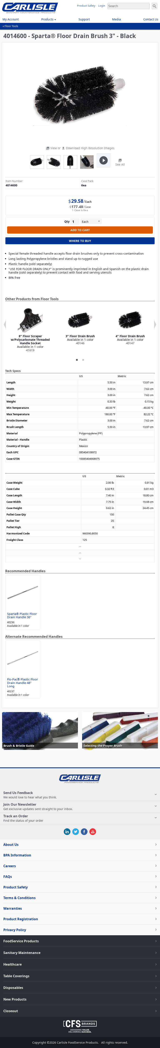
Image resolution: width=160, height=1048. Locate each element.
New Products (14, 999)
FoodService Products (21, 941)
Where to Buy (80, 241)
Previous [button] (5, 324)
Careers (9, 866)
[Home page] (30, 12)
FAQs (7, 876)
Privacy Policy (14, 930)
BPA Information (17, 855)
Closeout (10, 1011)
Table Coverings (16, 976)
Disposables (13, 987)
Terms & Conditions (19, 898)
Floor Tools (11, 26)
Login (101, 5)
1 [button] (77, 360)
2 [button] (83, 360)
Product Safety (86, 5)
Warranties (12, 908)
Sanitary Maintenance (21, 952)
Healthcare (12, 964)
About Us (11, 844)
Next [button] (155, 324)
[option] (30, 330)
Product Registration (20, 919)
